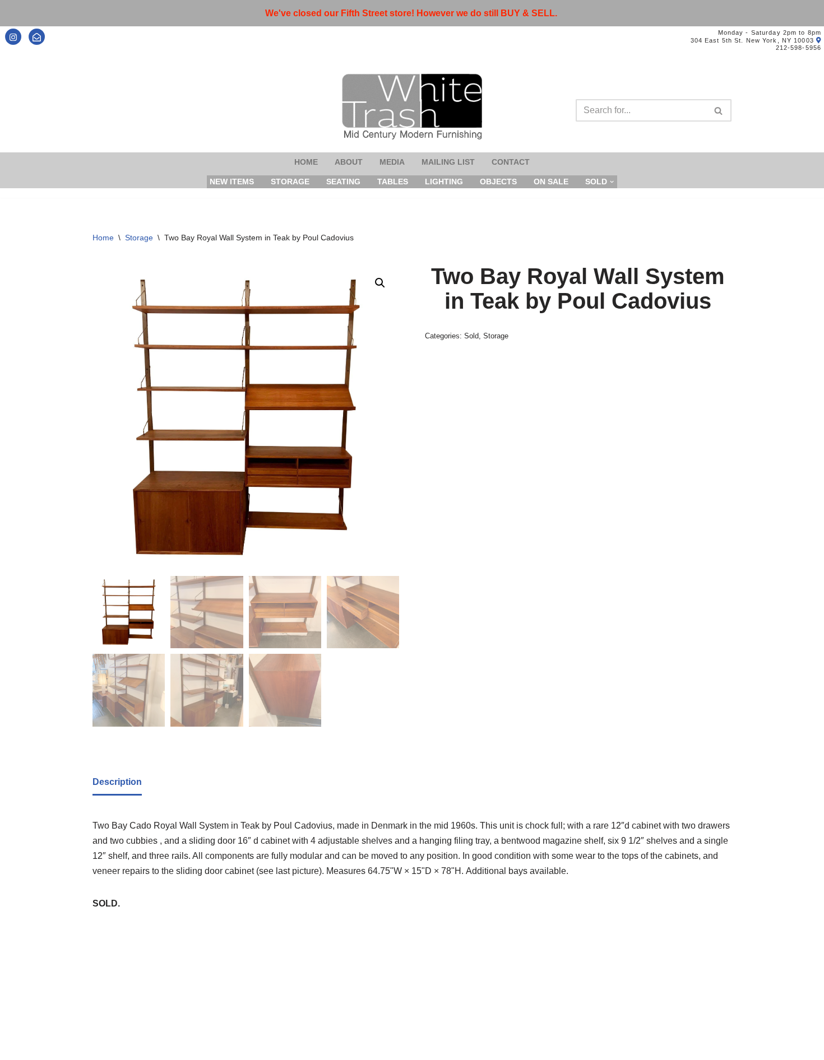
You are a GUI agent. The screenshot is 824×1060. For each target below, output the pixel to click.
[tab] (117, 783)
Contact (511, 161)
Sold (471, 336)
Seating (343, 181)
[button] (380, 283)
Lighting (444, 181)
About (349, 161)
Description (117, 782)
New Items (232, 181)
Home (306, 161)
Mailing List (448, 161)
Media (392, 161)
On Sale (551, 181)
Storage (290, 181)
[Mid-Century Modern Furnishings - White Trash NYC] (412, 106)
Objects (498, 181)
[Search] (719, 110)
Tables (392, 181)
